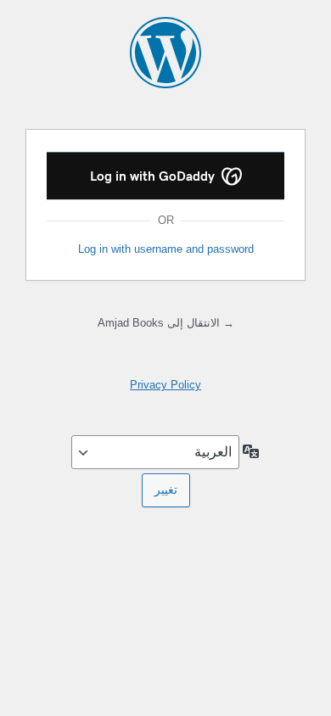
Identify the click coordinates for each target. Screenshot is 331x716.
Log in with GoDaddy (154, 176)
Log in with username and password (166, 249)
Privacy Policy (165, 384)
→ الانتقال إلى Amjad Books (166, 322)
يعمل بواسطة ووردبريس (165, 52)
